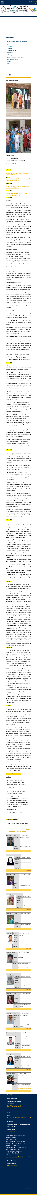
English (9, 54)
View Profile (28, 850)
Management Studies (12, 59)
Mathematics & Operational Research (16, 57)
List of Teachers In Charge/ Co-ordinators (17, 41)
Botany (9, 45)
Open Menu (2, 2)
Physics (9, 61)
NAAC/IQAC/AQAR (13, 1106)
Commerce (9, 48)
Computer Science (11, 50)
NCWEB (9, 1095)
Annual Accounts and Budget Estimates (21, 1157)
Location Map (11, 1166)
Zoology (9, 63)
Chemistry (9, 46)
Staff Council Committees (13, 43)
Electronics (9, 52)
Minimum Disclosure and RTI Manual (20, 1118)
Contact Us (10, 1132)
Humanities (10, 56)
